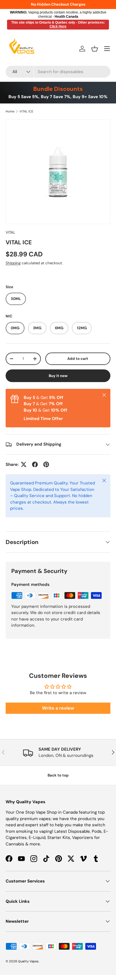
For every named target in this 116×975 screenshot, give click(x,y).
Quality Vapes (28, 961)
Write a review (58, 708)
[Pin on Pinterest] (46, 464)
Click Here (58, 26)
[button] (94, 48)
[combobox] (58, 72)
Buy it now (58, 375)
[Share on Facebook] (35, 464)
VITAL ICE (26, 111)
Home (10, 111)
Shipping (13, 263)
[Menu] (107, 48)
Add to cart (77, 358)
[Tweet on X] (23, 464)
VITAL (10, 232)
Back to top (58, 775)
